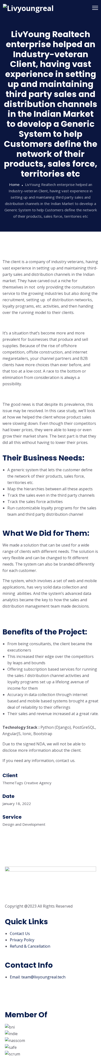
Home (14, 184)
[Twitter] (37, 998)
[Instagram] (24, 998)
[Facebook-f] (11, 998)
